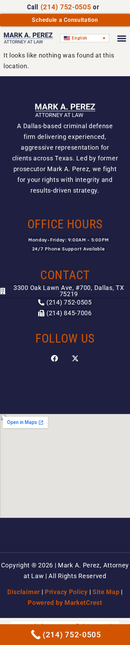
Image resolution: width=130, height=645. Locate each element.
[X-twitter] (75, 358)
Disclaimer (23, 591)
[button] (65, 313)
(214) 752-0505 (66, 7)
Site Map (106, 591)
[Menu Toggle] (122, 38)
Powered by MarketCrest (65, 602)
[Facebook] (54, 358)
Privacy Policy (66, 591)
